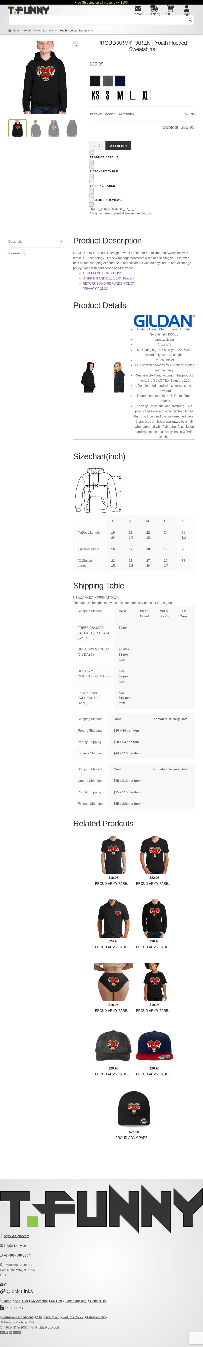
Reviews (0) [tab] (16, 253)
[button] (75, 44)
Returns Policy (72, 1317)
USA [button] (76, 597)
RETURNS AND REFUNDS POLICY (109, 283)
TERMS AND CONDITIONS (102, 273)
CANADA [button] (87, 597)
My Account (39, 1301)
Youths (147, 213)
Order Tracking (75, 1301)
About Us (21, 1301)
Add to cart (118, 145)
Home (16, 30)
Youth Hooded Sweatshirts (40, 30)
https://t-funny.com (16, 1236)
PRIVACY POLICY (96, 288)
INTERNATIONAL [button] (106, 597)
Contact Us (97, 1301)
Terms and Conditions (18, 1317)
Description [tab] (16, 241)
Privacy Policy (96, 1317)
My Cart (56, 1301)
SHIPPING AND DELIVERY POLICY (109, 278)
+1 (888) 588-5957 (17, 1255)
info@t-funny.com (16, 1245)
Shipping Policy (47, 1317)
